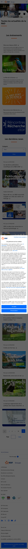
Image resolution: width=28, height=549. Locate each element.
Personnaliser (14, 310)
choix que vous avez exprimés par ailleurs (16, 287)
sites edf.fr (15, 250)
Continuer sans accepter (20, 237)
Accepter (14, 306)
